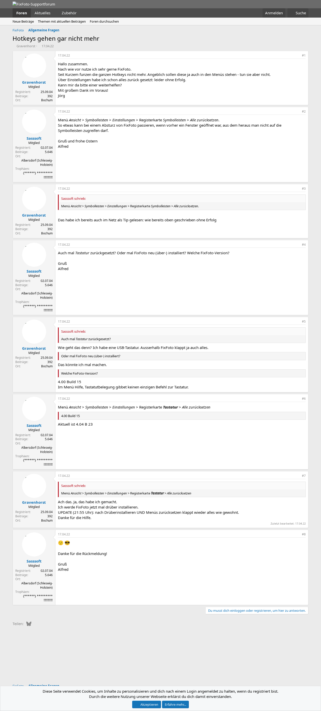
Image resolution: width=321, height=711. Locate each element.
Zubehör (69, 12)
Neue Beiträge (23, 21)
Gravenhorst (26, 46)
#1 (304, 55)
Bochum (47, 100)
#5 (304, 321)
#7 (304, 476)
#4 (304, 244)
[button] (54, 13)
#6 (304, 398)
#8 (304, 534)
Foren (21, 12)
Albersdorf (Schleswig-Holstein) (37, 162)
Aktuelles (42, 12)
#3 (304, 188)
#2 (304, 111)
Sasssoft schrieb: (73, 198)
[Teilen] (297, 56)
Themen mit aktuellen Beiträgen (62, 21)
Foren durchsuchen (104, 21)
